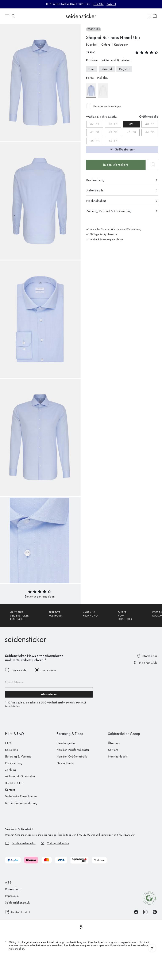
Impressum (12, 896)
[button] (40, 596)
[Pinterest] (155, 911)
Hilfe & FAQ (14, 733)
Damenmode (19, 670)
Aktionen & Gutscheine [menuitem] (20, 776)
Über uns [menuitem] (114, 743)
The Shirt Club (148, 663)
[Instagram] (145, 911)
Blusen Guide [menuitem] (65, 763)
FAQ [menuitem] (8, 743)
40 (147, 124)
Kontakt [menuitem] (10, 789)
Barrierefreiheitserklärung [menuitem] (21, 803)
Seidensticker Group (124, 733)
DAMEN (111, 4)
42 (110, 132)
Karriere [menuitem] (113, 750)
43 (129, 132)
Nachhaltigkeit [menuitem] (117, 756)
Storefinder (150, 656)
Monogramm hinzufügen (107, 106)
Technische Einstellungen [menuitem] (21, 796)
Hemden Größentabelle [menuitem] (72, 756)
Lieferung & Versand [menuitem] (18, 756)
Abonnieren (49, 694)
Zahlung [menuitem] (10, 770)
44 (147, 132)
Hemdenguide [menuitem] (66, 743)
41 (92, 132)
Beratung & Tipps (70, 733)
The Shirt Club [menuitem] (14, 783)
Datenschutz (13, 889)
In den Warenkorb (115, 165)
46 (110, 141)
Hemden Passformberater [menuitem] (73, 750)
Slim (91, 69)
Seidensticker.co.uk (17, 902)
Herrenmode (49, 670)
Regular (124, 69)
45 (92, 141)
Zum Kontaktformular (23, 842)
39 (131, 124)
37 (92, 124)
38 (110, 124)
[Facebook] (136, 911)
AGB (8, 882)
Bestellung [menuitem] (11, 750)
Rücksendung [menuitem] (13, 763)
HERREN (98, 4)
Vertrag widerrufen (58, 842)
